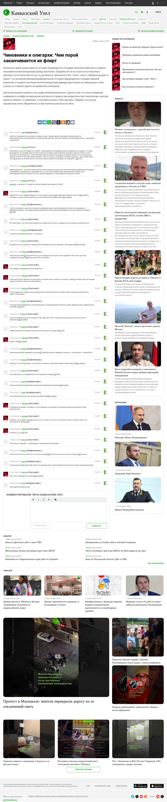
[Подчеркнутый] (43, 499)
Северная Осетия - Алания (103, 23)
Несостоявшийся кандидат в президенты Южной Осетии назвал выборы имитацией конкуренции (136, 372)
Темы (19, 3)
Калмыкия (142, 19)
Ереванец (40, 36)
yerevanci (25, 191)
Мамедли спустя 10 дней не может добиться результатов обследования (144, 603)
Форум (76, 3)
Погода (129, 3)
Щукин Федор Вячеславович (129, 509)
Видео (98, 3)
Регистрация (40, 526)
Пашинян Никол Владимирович (131, 437)
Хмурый (24, 147)
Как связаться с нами (103, 786)
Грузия (94, 19)
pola (23, 133)
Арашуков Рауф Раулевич (128, 473)
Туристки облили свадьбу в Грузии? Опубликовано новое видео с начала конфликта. (136, 661)
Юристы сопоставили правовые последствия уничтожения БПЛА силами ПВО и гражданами (137, 215)
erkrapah (25, 166)
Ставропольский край (130, 23)
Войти (158, 12)
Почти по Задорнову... (132, 62)
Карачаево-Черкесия (11, 23)
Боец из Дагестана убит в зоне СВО (23, 542)
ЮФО (20, 27)
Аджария (16, 19)
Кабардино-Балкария (127, 19)
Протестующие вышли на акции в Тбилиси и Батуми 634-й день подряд (138, 279)
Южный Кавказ (9, 27)
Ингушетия (113, 19)
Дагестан (103, 19)
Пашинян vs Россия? (84, 31)
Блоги (88, 3)
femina (24, 204)
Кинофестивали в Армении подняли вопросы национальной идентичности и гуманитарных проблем (103, 606)
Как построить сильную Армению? (138, 86)
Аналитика (43, 3)
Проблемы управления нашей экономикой (141, 54)
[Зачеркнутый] (48, 499)
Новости (7, 3)
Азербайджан (35, 19)
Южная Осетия (153, 23)
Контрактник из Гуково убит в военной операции (111, 542)
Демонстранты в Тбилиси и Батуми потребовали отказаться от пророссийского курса (21, 604)
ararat (24, 382)
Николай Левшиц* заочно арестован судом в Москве (137, 327)
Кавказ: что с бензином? (16, 31)
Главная (6, 36)
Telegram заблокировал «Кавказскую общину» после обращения (135, 708)
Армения (46, 19)
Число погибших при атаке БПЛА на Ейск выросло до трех (116, 550)
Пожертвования (121, 786)
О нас (88, 786)
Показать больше (83, 769)
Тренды (30, 3)
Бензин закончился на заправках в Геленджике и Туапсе (61, 603)
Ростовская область (83, 23)
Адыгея (25, 19)
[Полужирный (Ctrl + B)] (33, 499)
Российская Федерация (65, 23)
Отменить (96, 526)
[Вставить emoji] (55, 499)
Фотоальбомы (113, 3)
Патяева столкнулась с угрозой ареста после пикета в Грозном (137, 131)
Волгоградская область (80, 19)
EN (163, 3)
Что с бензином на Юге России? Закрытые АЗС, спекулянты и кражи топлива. (136, 762)
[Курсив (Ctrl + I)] (38, 499)
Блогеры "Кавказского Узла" (23, 36)
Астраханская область (61, 19)
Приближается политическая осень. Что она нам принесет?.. (142, 70)
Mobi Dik (24, 219)
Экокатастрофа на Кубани (152, 31)
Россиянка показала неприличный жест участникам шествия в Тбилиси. (78, 762)
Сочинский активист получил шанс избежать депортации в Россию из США (138, 185)
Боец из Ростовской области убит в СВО (106, 559)
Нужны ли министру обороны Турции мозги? (142, 47)
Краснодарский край (29, 23)
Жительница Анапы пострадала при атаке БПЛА (30, 550)
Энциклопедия (61, 3)
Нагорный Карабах (47, 23)
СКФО (117, 23)
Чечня (143, 23)
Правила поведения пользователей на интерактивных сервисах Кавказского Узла (58, 796)
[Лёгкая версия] (153, 3)
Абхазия (7, 19)
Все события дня (156, 563)
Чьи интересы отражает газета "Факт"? (139, 78)
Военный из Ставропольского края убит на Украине (31, 559)
